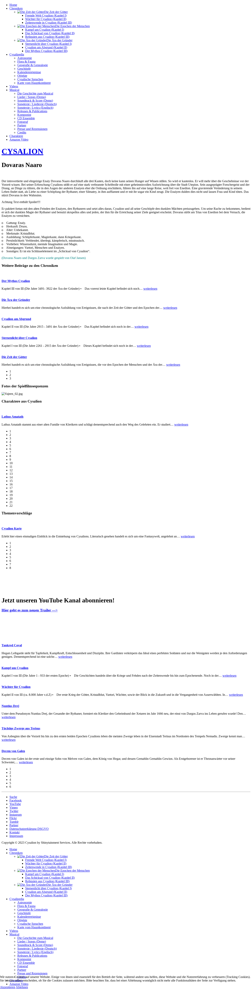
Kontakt (14, 832)
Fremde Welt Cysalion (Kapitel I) (46, 15)
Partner (21, 125)
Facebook (15, 800)
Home (13, 4)
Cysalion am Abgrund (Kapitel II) (46, 47)
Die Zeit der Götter (14, 357)
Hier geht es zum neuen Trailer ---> (30, 610)
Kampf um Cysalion (15, 668)
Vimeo (13, 807)
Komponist (24, 114)
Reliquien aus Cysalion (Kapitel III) (47, 36)
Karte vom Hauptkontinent (34, 82)
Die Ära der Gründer (16, 300)
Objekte (22, 75)
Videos (13, 86)
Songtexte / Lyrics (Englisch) (35, 107)
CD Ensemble (26, 118)
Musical (14, 90)
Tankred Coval (12, 645)
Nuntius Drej (10, 706)
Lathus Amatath (12, 416)
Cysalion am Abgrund (16, 319)
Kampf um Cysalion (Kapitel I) (44, 29)
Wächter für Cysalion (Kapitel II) (45, 19)
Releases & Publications (32, 111)
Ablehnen (22, 987)
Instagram (15, 814)
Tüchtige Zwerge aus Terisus (21, 728)
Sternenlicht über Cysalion (19, 338)
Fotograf (22, 121)
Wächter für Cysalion (16, 686)
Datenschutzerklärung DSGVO (29, 828)
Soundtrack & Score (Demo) (35, 100)
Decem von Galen (13, 751)
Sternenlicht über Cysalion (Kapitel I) (48, 43)
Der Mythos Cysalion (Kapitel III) (46, 51)
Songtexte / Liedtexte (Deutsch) (37, 104)
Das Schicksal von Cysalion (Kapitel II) (50, 33)
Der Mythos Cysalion (16, 281)
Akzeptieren (7, 987)
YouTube (15, 804)
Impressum (16, 836)
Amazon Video (18, 139)
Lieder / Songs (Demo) (31, 97)
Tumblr (14, 821)
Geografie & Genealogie (32, 65)
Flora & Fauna (26, 61)
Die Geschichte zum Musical (35, 93)
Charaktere (16, 136)
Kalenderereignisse (29, 72)
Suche (13, 797)
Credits (21, 132)
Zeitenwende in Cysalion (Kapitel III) (48, 22)
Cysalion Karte (12, 528)
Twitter (13, 811)
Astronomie (24, 58)
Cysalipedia (16, 54)
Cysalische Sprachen (30, 79)
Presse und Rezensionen (32, 129)
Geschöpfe (24, 68)
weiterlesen (150, 288)
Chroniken (16, 8)
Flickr (13, 818)
